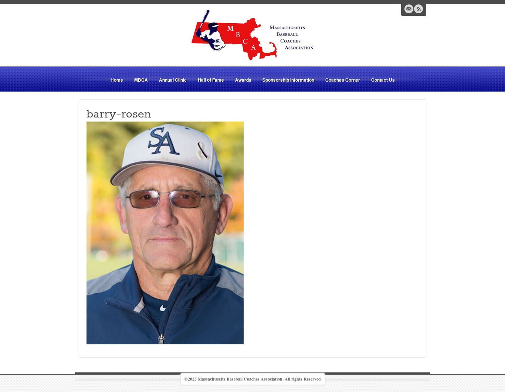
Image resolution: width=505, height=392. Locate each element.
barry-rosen (119, 114)
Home (117, 79)
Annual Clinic (173, 79)
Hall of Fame (211, 79)
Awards (243, 79)
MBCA (141, 79)
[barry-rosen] (165, 231)
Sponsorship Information (288, 79)
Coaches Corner (342, 79)
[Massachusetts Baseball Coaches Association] (252, 36)
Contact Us (383, 79)
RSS (418, 8)
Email (408, 8)
